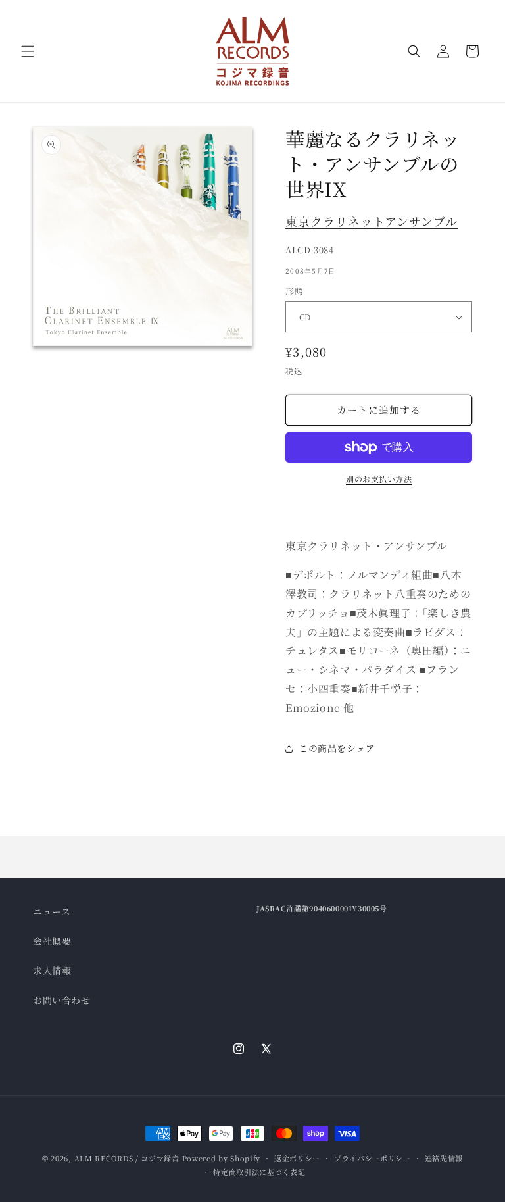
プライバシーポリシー (372, 1158)
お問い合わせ (62, 1000)
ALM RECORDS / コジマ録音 (127, 1158)
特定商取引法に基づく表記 (259, 1171)
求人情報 (52, 970)
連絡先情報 (444, 1158)
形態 (294, 291)
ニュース (51, 911)
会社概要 (52, 940)
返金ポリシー (297, 1158)
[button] (27, 51)
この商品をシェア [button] (337, 748)
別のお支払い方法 (379, 478)
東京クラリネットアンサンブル (371, 221)
